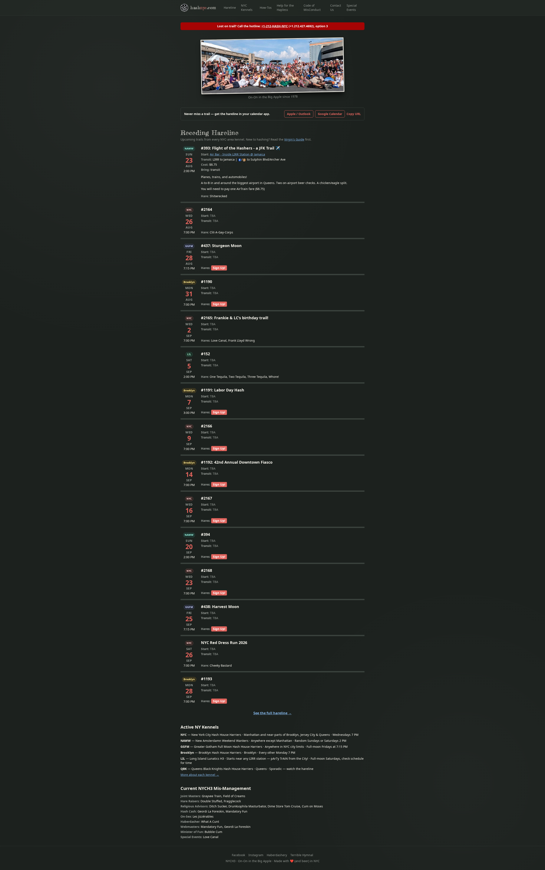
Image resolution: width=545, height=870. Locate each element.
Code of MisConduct (312, 7)
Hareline (230, 8)
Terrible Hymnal (301, 855)
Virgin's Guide (294, 139)
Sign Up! (219, 268)
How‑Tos (266, 8)
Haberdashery (277, 855)
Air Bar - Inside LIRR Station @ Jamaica (237, 154)
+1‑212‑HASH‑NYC (274, 26)
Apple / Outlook (299, 114)
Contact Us (335, 7)
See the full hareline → (272, 713)
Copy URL (354, 114)
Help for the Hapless (285, 7)
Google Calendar (330, 114)
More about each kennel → (200, 775)
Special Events (352, 7)
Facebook (238, 855)
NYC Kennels (246, 7)
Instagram (255, 855)
